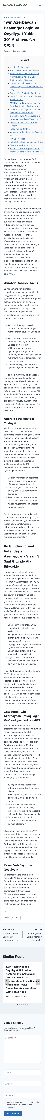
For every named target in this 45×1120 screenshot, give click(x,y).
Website (9, 1095)
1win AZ (15, 918)
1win (12, 274)
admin (8, 51)
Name (8, 1072)
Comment (10, 1038)
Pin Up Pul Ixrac (17, 139)
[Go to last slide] (7, 982)
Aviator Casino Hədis (20, 67)
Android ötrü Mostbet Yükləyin (24, 70)
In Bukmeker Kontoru (20, 129)
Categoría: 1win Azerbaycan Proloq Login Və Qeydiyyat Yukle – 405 (26, 86)
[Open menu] (40, 5)
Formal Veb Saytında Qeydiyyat (25, 93)
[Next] (38, 982)
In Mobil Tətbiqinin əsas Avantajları (27, 142)
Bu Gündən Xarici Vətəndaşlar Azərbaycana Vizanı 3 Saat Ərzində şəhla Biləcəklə (24, 76)
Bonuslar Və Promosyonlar (22, 145)
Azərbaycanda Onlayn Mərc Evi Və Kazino (34, 935)
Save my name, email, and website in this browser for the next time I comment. (22, 1104)
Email (8, 1084)
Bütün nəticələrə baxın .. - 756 (18, 17)
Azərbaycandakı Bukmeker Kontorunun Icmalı (11, 935)
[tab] (17, 1004)
